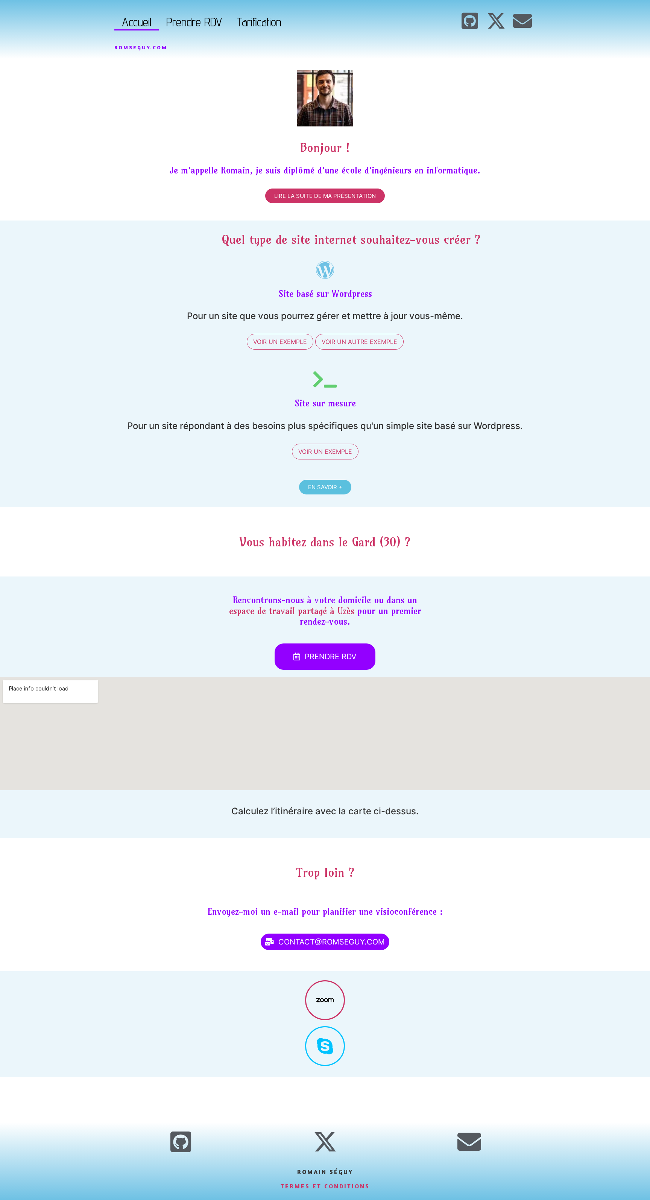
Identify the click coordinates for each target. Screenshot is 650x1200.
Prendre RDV (194, 22)
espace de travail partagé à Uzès (291, 610)
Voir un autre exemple (359, 341)
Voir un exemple (280, 341)
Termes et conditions (325, 1186)
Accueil (136, 22)
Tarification (259, 22)
